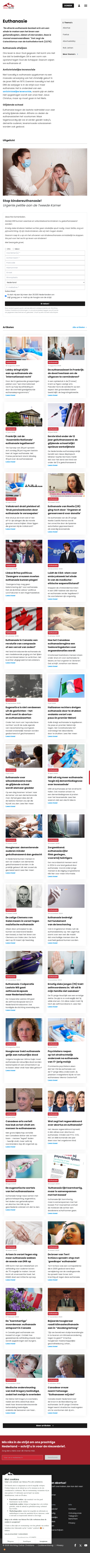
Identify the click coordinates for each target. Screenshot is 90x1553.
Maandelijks (52, 1517)
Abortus (66, 28)
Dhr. (9, 249)
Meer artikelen (43, 1425)
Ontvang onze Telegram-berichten (74, 1516)
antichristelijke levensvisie (17, 91)
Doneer (68, 5)
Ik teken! (45, 303)
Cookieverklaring (45, 1545)
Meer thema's (69, 54)
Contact (72, 1509)
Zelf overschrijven (55, 1530)
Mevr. (17, 249)
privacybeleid (38, 310)
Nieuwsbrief (52, 1509)
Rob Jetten (68, 47)
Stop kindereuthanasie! (22, 201)
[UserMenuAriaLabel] (79, 5)
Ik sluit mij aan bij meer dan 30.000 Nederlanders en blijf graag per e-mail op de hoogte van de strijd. (30, 296)
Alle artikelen (79, 327)
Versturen (53, 1457)
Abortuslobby (69, 41)
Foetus (66, 34)
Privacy (71, 1523)
